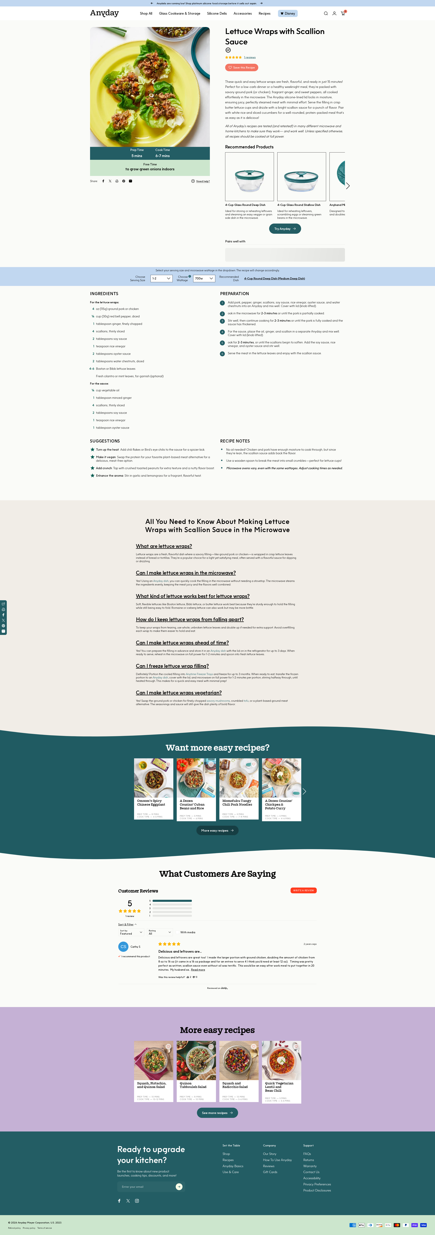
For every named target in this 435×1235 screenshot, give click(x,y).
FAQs (307, 1154)
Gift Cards (270, 1172)
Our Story (269, 1154)
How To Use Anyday (277, 1160)
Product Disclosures (317, 1190)
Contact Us (311, 1172)
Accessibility (311, 1178)
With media (187, 932)
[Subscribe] (179, 1186)
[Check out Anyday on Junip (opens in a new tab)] (224, 988)
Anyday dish (161, 581)
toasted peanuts (148, 468)
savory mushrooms (218, 700)
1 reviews (250, 57)
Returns (308, 1160)
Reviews (268, 1166)
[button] (233, 57)
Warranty (310, 1166)
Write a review (303, 890)
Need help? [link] (203, 181)
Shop (226, 1154)
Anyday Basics (233, 1166)
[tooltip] (189, 276)
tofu (246, 700)
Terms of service (44, 1228)
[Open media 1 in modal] (150, 87)
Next (348, 185)
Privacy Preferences (317, 1184)
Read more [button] (198, 969)
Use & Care (231, 1172)
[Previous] (152, 3)
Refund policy (14, 1228)
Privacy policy (29, 1228)
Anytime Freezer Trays (199, 674)
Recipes (228, 1160)
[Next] (261, 3)
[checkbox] (189, 932)
